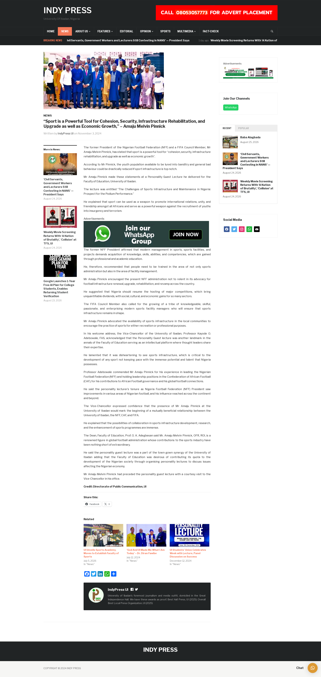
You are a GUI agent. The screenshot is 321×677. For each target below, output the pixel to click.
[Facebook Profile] (132, 589)
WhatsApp (231, 107)
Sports (165, 31)
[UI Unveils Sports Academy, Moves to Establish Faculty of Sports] (103, 535)
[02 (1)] (248, 71)
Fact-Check (211, 31)
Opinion (145, 31)
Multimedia (185, 31)
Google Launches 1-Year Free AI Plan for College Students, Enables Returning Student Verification (59, 289)
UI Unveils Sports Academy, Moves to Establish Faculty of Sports (101, 553)
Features (103, 31)
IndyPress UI (66, 133)
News (65, 31)
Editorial (126, 31)
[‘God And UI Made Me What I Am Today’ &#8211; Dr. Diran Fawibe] (146, 535)
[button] (313, 668)
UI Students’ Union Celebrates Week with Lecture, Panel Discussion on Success (188, 553)
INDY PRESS (67, 10)
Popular (243, 128)
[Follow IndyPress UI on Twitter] (136, 589)
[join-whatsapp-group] (146, 234)
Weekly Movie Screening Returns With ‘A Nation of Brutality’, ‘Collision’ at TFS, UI (249, 40)
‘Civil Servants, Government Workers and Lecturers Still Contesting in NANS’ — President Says (112, 40)
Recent (227, 128)
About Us (81, 31)
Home (51, 31)
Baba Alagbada (250, 137)
